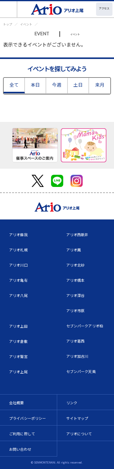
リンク (71, 402)
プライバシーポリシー (27, 418)
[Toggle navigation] (8, 9)
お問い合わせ (20, 449)
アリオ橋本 (75, 280)
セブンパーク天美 (81, 371)
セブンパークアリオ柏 (84, 325)
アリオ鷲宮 (18, 356)
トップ (7, 24)
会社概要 (16, 402)
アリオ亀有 (18, 280)
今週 (56, 84)
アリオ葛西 (75, 340)
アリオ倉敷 (18, 341)
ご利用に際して (22, 433)
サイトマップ (77, 418)
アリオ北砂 (75, 264)
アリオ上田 (18, 326)
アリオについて (79, 433)
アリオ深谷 (75, 295)
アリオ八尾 (18, 295)
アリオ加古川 (77, 356)
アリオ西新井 (77, 234)
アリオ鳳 (73, 249)
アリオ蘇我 (18, 234)
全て (14, 84)
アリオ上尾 (18, 371)
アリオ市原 (75, 310)
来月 (99, 84)
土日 (77, 84)
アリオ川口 (18, 264)
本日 (35, 84)
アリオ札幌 (18, 249)
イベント (26, 24)
